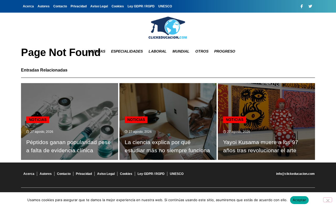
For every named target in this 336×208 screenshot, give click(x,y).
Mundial (181, 51)
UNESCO (165, 6)
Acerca (28, 6)
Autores (44, 6)
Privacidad (79, 6)
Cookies (118, 6)
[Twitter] (310, 6)
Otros (201, 51)
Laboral (158, 51)
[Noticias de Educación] (168, 27)
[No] (327, 199)
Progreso (224, 51)
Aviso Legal (99, 6)
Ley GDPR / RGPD (141, 6)
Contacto (60, 6)
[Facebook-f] (301, 6)
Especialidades (127, 51)
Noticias (96, 51)
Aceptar (299, 200)
